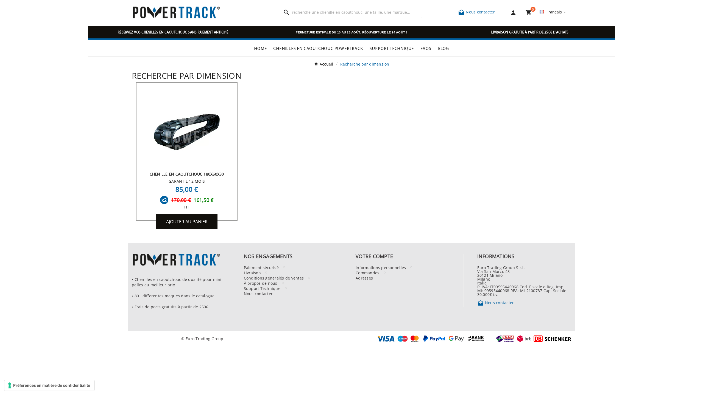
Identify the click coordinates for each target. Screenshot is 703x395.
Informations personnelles (381, 267)
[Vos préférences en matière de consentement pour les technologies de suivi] (49, 385)
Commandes (367, 273)
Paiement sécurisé (261, 267)
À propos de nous (260, 283)
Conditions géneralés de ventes (274, 278)
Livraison (252, 273)
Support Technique (262, 288)
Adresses (364, 278)
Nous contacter (476, 12)
